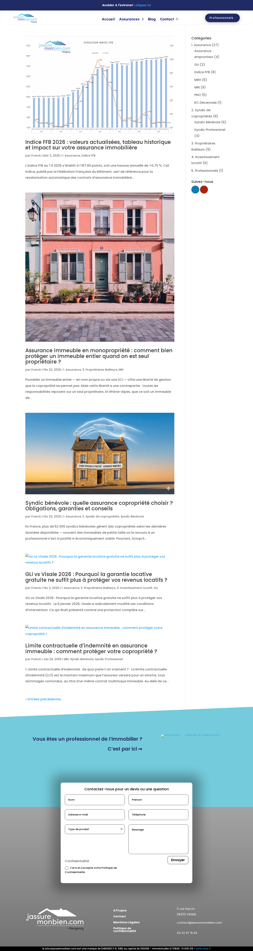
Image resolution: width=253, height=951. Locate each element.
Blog (152, 19)
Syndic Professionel (109, 659)
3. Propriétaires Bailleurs (99, 370)
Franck (36, 156)
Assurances (129, 19)
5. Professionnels (204, 170)
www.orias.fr (203, 948)
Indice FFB (88, 156)
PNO (197, 95)
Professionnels (221, 18)
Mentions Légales (126, 922)
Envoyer (178, 860)
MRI (121, 370)
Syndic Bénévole (132, 516)
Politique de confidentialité (124, 930)
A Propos (119, 910)
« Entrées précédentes (43, 699)
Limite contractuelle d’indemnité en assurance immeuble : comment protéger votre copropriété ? (91, 648)
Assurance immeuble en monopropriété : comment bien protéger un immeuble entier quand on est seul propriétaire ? (99, 356)
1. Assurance (71, 156)
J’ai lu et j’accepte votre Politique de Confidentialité (91, 870)
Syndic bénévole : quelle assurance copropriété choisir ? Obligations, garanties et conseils (99, 505)
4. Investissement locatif (134, 588)
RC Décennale (205, 102)
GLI (156, 588)
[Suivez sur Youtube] (36, 940)
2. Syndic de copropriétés (100, 516)
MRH (197, 80)
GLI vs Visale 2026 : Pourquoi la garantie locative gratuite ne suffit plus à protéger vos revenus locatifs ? (96, 577)
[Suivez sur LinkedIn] (28, 940)
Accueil (108, 19)
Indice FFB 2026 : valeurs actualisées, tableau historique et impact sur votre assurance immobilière (98, 145)
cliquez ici (143, 5)
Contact (167, 19)
